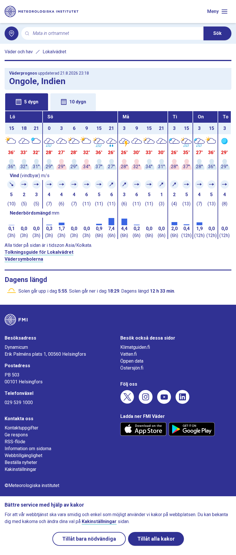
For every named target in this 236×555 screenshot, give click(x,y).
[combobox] (116, 33)
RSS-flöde (15, 441)
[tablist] (118, 101)
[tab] (26, 102)
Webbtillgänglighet (23, 455)
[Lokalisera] (11, 33)
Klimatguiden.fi (135, 347)
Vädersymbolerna (24, 259)
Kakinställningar (20, 469)
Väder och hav (19, 51)
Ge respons (16, 434)
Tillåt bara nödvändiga (89, 539)
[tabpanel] (118, 175)
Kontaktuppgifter (21, 428)
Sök (217, 33)
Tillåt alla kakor (156, 539)
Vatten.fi (128, 354)
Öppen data (131, 361)
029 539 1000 (19, 402)
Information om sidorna (28, 448)
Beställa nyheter (21, 462)
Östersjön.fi (131, 368)
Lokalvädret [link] (54, 51)
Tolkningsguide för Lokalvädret (39, 252)
